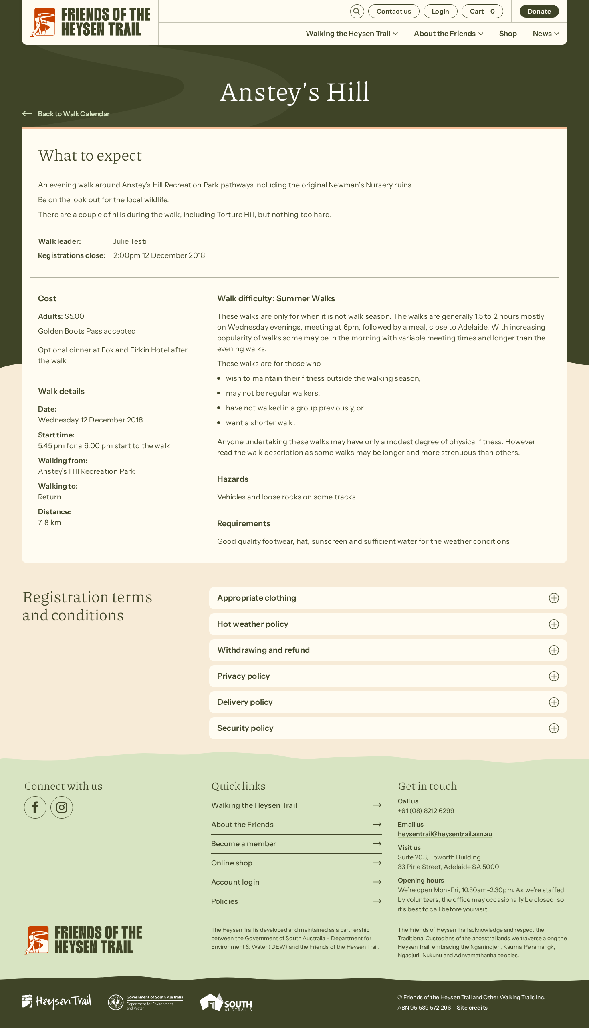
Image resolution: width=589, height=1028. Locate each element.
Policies (224, 901)
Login (440, 11)
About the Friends (445, 33)
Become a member (243, 843)
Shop (508, 33)
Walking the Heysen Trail (348, 33)
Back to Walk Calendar (74, 114)
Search (357, 11)
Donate (539, 11)
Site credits (472, 1007)
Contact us (394, 11)
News (542, 33)
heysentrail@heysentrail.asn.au (445, 834)
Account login (235, 882)
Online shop (232, 863)
